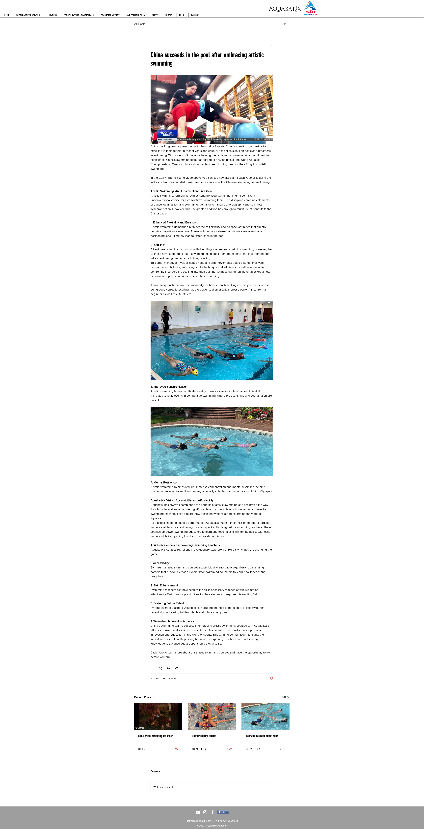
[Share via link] (176, 668)
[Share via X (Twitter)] (160, 668)
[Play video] (212, 109)
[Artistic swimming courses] (197, 812)
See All (286, 696)
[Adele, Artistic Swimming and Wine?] (158, 716)
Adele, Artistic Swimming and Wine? (155, 736)
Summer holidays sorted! (204, 736)
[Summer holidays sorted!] (212, 716)
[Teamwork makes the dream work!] (265, 716)
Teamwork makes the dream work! (261, 736)
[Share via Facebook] (152, 668)
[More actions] (271, 46)
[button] (285, 24)
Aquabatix (222, 825)
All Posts (139, 24)
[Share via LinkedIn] (168, 668)
